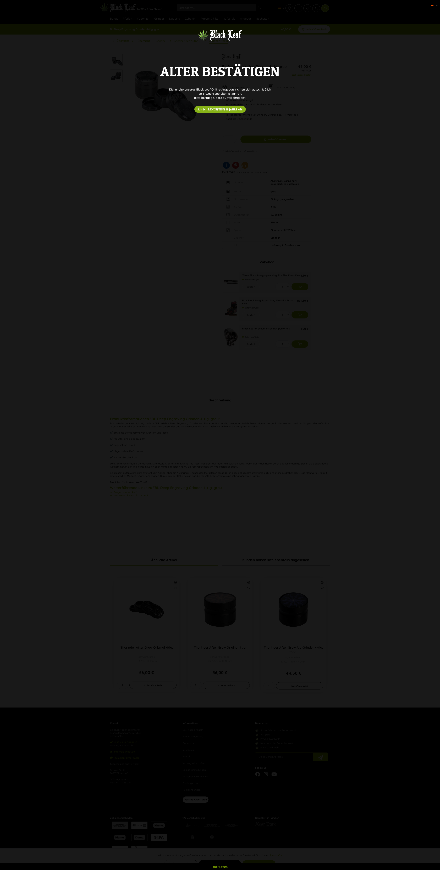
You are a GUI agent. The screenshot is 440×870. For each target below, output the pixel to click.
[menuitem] (433, 2)
